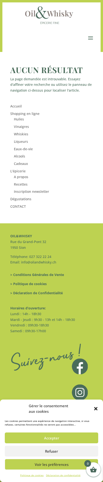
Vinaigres (21, 126)
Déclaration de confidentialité (63, 475)
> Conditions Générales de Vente (37, 274)
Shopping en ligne (25, 113)
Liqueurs (21, 141)
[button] (95, 408)
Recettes (21, 184)
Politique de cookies (32, 475)
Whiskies (21, 134)
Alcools (19, 156)
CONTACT (18, 206)
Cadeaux (21, 163)
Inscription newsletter (31, 191)
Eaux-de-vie (23, 149)
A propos (21, 177)
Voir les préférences (52, 464)
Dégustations (20, 199)
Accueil (16, 106)
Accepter (51, 438)
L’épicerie (18, 171)
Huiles (19, 119)
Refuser (51, 451)
